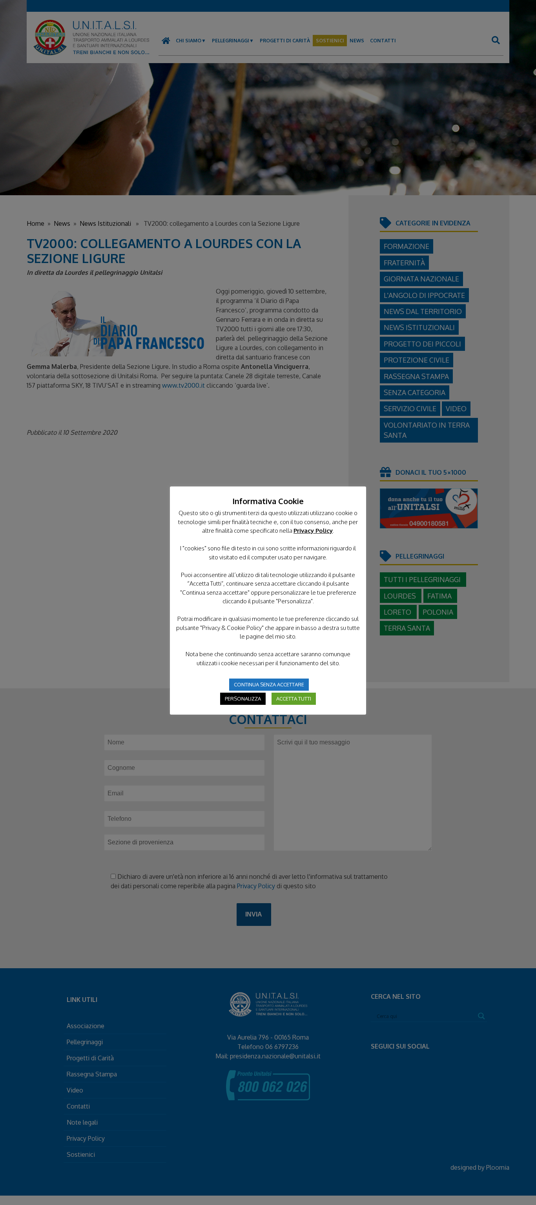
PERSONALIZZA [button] (243, 698)
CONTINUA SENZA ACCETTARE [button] (269, 684)
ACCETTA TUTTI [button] (293, 698)
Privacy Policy (313, 530)
